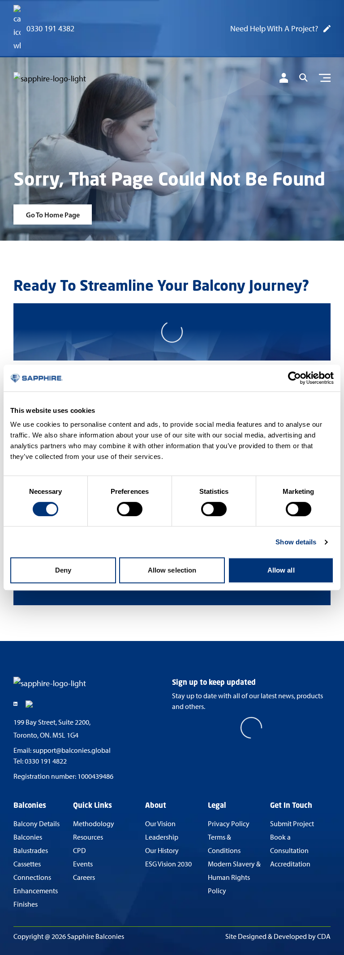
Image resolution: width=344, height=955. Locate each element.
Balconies (27, 837)
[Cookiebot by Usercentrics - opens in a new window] (294, 378)
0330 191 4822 (46, 761)
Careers (84, 877)
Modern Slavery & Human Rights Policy (234, 877)
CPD (79, 850)
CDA (324, 936)
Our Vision (160, 823)
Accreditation (290, 864)
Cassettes (27, 864)
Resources (88, 837)
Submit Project (292, 823)
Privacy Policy (228, 823)
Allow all (281, 570)
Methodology (93, 823)
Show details (295, 542)
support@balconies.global (72, 750)
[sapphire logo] (58, 79)
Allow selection (172, 570)
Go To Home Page (53, 214)
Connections (32, 877)
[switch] (129, 509)
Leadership (161, 837)
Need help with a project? (274, 29)
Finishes (25, 904)
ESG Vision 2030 (168, 864)
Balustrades (30, 850)
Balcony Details (36, 823)
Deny (63, 570)
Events (83, 864)
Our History (162, 850)
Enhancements (35, 891)
